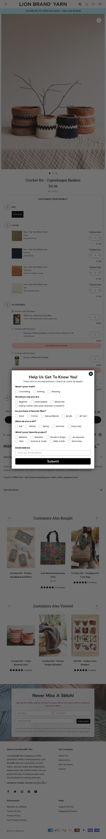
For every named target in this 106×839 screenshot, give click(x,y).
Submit (53, 461)
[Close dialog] (91, 374)
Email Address (22, 447)
